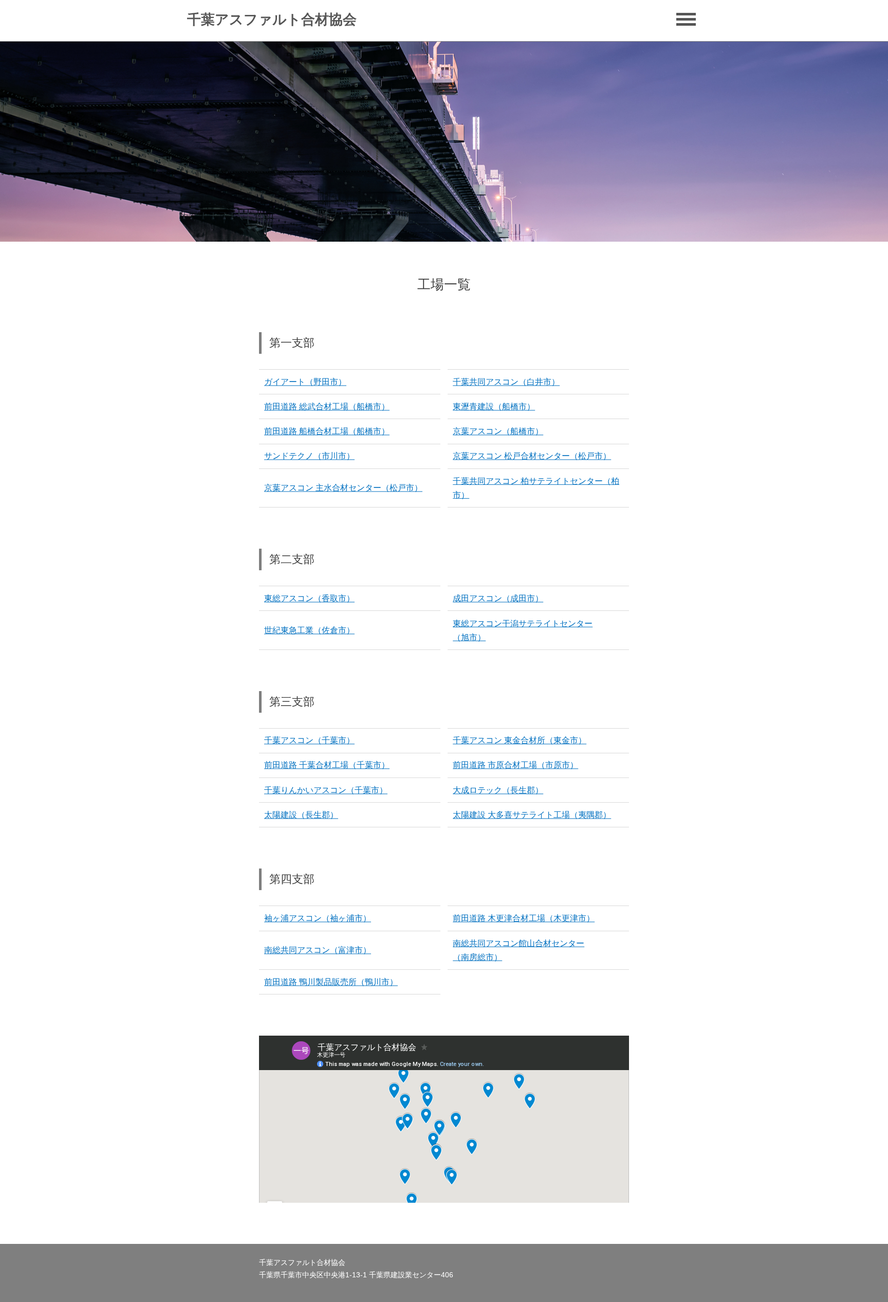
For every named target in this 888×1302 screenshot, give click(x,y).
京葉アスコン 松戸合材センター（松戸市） (532, 456)
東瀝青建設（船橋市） (494, 406)
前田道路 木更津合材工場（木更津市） (524, 918)
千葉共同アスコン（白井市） (506, 381)
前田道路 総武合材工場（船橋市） (327, 406)
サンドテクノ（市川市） (309, 456)
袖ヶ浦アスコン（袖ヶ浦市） (317, 918)
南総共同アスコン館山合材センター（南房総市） (518, 950)
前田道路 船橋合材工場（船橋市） (327, 431)
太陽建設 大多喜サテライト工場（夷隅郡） (532, 814)
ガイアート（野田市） (305, 381)
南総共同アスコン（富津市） (317, 950)
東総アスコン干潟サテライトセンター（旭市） (523, 630)
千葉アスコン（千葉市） (309, 740)
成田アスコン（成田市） (498, 598)
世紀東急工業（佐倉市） (309, 630)
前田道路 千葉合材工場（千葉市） (327, 765)
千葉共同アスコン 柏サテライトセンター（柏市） (536, 488)
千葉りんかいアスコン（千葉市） (325, 790)
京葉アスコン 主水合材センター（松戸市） (343, 487)
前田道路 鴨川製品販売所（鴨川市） (331, 982)
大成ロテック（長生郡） (498, 790)
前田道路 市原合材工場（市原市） (515, 765)
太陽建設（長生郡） (301, 814)
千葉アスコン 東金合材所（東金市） (519, 740)
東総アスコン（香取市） (309, 598)
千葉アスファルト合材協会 (272, 19)
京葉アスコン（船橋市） (498, 431)
